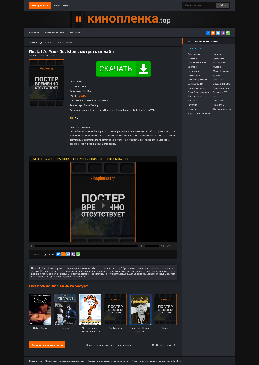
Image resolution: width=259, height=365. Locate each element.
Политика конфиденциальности (108, 361)
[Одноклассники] (213, 33)
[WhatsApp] (228, 33)
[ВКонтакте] (208, 33)
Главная (34, 32)
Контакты (76, 32)
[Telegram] (218, 33)
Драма (82, 95)
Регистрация (61, 5)
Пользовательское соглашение (64, 361)
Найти (222, 5)
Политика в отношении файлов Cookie (156, 361)
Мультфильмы (54, 32)
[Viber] (223, 33)
